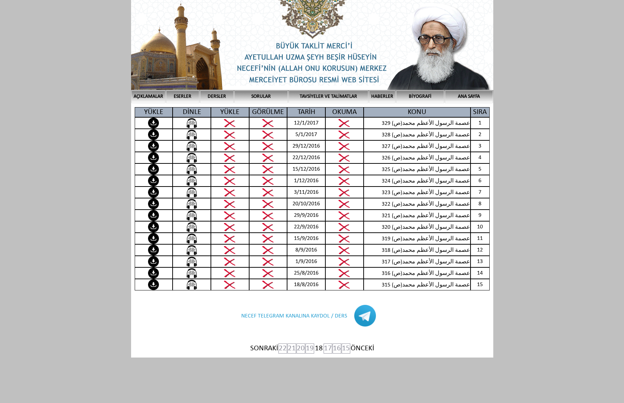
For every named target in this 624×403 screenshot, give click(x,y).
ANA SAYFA (469, 96)
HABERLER (382, 96)
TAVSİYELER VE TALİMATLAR (328, 96)
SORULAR (261, 96)
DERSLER (217, 96)
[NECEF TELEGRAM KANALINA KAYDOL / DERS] (301, 325)
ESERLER (182, 96)
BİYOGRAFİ (420, 96)
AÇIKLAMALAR (148, 96)
